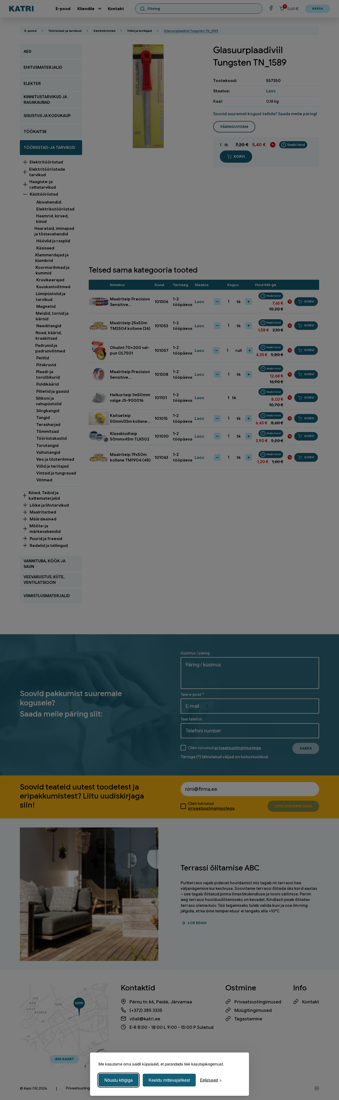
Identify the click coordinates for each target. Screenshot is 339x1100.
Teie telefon (191, 719)
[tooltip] (293, 144)
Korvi (239, 156)
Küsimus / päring (195, 652)
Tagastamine (248, 1019)
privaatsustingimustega (238, 747)
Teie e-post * (192, 694)
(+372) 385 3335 (146, 1010)
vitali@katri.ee (145, 1019)
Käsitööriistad (104, 31)
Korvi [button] (309, 301)
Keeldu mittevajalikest (169, 1080)
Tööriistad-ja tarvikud (64, 31)
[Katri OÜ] (21, 8)
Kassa (317, 8)
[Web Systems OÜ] (317, 1088)
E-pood (63, 8)
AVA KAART (64, 1059)
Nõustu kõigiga (118, 1080)
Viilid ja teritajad (139, 31)
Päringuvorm (234, 126)
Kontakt (116, 8)
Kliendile (86, 8)
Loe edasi (197, 923)
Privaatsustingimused (257, 1002)
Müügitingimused (253, 1010)
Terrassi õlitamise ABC (220, 868)
